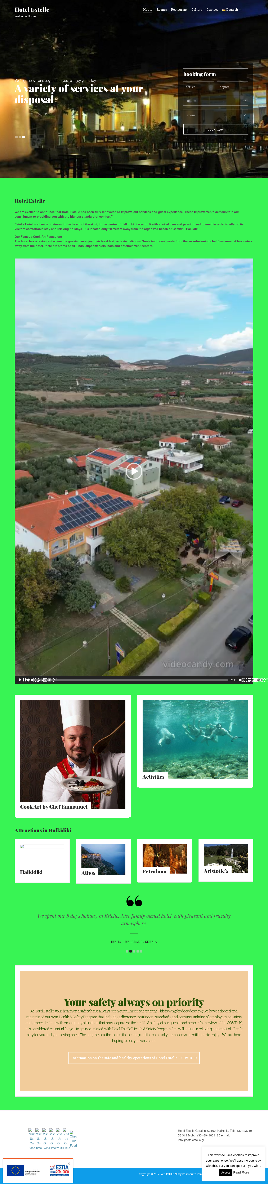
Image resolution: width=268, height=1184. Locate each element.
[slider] (131, 680)
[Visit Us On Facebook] (31, 1138)
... (211, 86)
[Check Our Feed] (73, 1138)
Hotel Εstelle (32, 9)
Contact (212, 10)
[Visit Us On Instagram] (38, 1138)
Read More (241, 1172)
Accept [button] (225, 1172)
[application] (134, 471)
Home (147, 10)
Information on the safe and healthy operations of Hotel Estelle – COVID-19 (134, 1058)
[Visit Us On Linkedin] (66, 1138)
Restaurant (179, 10)
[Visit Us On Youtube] (59, 1138)
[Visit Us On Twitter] (45, 1138)
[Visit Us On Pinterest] (52, 1138)
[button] (134, 471)
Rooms (162, 10)
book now (216, 129)
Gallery (197, 10)
